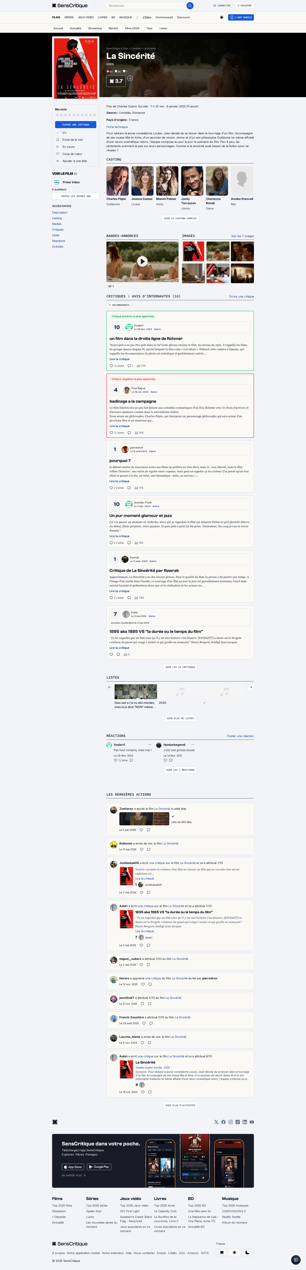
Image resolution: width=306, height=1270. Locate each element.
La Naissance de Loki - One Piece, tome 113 (203, 1219)
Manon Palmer (166, 199)
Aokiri (134, 612)
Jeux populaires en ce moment (135, 1229)
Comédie (136, 48)
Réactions (116, 735)
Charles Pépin (116, 199)
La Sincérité (150, 48)
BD (191, 1198)
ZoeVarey (126, 808)
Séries (92, 1198)
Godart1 (138, 325)
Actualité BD (196, 1227)
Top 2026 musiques (235, 1205)
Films (125, 48)
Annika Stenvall (242, 199)
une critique (157, 863)
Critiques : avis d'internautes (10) (143, 296)
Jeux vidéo (130, 1198)
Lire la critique (120, 359)
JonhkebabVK (129, 863)
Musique (230, 1198)
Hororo (124, 978)
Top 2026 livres (164, 1205)
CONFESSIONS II (234, 1211)
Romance (138, 112)
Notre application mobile (83, 1253)
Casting (113, 159)
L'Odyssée (59, 1217)
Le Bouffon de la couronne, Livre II (166, 1219)
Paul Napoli (139, 388)
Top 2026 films (62, 1205)
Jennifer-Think (143, 502)
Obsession (59, 1211)
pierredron (136, 447)
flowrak (134, 557)
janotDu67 (126, 998)
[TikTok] (238, 1123)
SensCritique (113, 48)
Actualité (58, 1222)
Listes (112, 677)
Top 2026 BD (197, 1205)
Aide (129, 1253)
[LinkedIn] (245, 1123)
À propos (58, 1253)
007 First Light (129, 1211)
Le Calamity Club (165, 1211)
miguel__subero (130, 959)
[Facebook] (223, 1123)
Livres (160, 1198)
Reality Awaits (231, 1217)
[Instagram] (230, 1123)
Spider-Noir (94, 1211)
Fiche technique (117, 127)
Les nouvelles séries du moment (101, 1225)
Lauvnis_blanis (129, 1037)
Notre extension (113, 1253)
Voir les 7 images (242, 236)
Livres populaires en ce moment (169, 1229)
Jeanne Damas (141, 199)
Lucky (90, 1217)
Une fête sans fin (199, 1211)
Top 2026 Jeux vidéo (134, 1205)
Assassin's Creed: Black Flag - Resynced (136, 1219)
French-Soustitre (131, 1017)
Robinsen (125, 843)
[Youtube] (252, 1123)
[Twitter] (216, 1123)
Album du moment (234, 1222)
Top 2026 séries (97, 1205)
